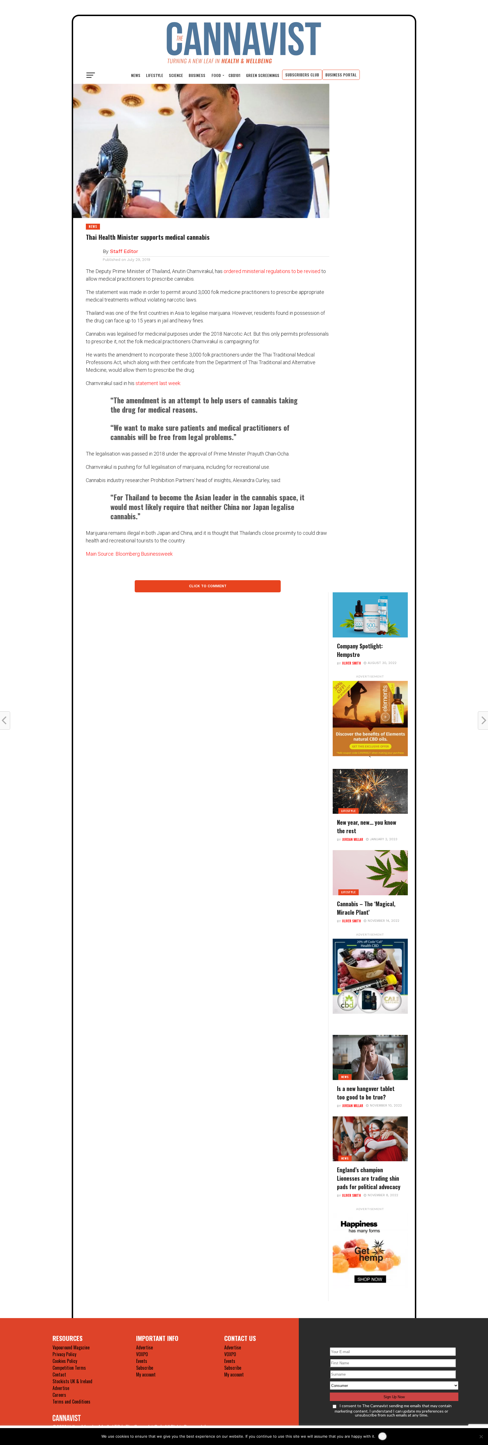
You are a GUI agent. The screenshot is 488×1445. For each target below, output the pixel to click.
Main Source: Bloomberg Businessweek (129, 554)
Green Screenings (262, 75)
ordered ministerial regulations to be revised (272, 271)
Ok (382, 1436)
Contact (59, 1374)
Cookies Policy (65, 1361)
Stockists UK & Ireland (72, 1381)
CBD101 (234, 75)
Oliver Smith (351, 663)
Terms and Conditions (71, 1401)
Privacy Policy (64, 1354)
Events (141, 1361)
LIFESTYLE (154, 75)
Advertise (61, 1388)
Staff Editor (124, 251)
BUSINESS (197, 75)
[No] (481, 1436)
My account (146, 1374)
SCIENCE (176, 75)
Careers (59, 1394)
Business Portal (341, 75)
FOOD (216, 75)
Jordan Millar (352, 839)
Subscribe (144, 1367)
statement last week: (158, 383)
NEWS (135, 75)
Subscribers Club (302, 75)
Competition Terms (69, 1367)
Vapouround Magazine (71, 1347)
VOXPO (142, 1354)
